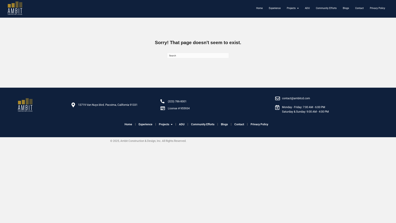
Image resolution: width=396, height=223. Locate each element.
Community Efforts (326, 8)
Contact (359, 8)
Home (259, 8)
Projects (291, 8)
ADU (307, 8)
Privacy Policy (377, 8)
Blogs (346, 8)
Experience (275, 8)
